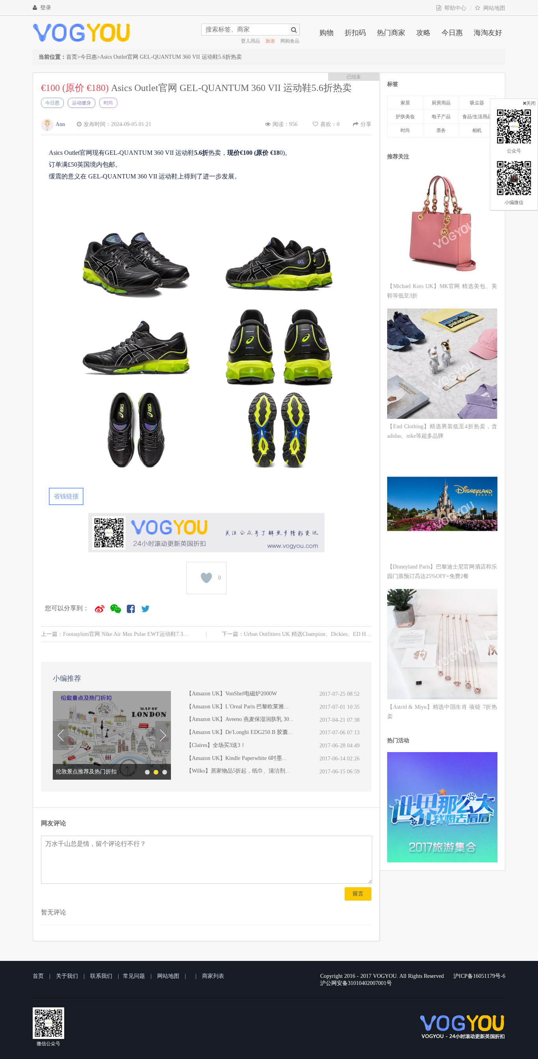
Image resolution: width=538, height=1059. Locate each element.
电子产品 (441, 116)
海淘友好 (488, 33)
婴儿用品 (250, 41)
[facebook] (131, 608)
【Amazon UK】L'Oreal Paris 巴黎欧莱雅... (237, 707)
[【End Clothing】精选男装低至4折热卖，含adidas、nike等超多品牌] (442, 365)
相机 (477, 130)
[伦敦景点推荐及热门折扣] (112, 735)
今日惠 (452, 33)
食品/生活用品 (477, 116)
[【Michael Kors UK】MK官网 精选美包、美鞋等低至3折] (442, 224)
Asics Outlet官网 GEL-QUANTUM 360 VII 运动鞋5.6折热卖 (171, 57)
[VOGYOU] (81, 33)
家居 (405, 103)
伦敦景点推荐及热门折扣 (86, 772)
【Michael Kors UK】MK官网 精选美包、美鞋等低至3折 (442, 291)
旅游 (270, 41)
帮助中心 (455, 8)
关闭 (531, 103)
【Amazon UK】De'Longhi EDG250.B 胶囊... (239, 732)
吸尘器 (477, 103)
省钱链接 (66, 496)
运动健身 (81, 103)
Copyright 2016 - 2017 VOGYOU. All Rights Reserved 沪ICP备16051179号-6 (412, 976)
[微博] (99, 608)
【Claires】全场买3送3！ (216, 745)
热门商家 (391, 33)
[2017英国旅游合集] (442, 860)
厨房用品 (441, 103)
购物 (326, 33)
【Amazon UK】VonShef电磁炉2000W (231, 694)
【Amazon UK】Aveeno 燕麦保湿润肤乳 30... (240, 719)
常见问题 (134, 976)
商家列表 (213, 976)
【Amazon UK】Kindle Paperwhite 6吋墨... (236, 758)
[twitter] (145, 608)
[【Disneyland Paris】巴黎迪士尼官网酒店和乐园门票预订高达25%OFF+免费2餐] (442, 505)
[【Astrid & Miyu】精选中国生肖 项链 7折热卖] (442, 645)
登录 (45, 8)
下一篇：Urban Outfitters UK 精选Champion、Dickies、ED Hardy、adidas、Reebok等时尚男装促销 (296, 634)
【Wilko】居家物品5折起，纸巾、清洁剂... (238, 771)
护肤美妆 (405, 116)
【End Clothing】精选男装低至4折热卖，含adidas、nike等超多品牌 (442, 431)
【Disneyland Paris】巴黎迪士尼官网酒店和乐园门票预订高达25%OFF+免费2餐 (442, 571)
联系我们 (101, 976)
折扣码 (355, 33)
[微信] (115, 608)
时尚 (108, 103)
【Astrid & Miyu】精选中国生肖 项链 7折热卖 (442, 711)
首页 (71, 57)
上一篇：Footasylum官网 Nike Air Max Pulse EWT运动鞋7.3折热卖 (116, 634)
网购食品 (289, 41)
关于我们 (67, 976)
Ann (60, 124)
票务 (441, 130)
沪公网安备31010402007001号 (356, 983)
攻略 (423, 33)
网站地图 (494, 8)
